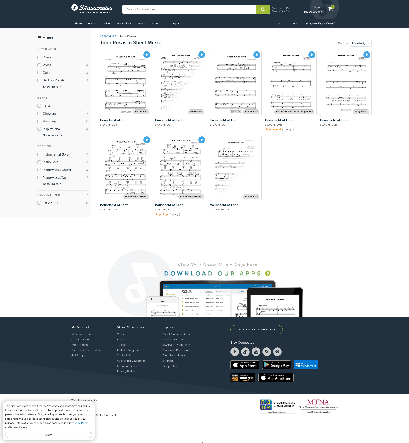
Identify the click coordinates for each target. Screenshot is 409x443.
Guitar (92, 23)
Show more (50, 86)
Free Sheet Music (174, 355)
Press (120, 339)
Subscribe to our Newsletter (256, 329)
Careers (122, 334)
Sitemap (167, 360)
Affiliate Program (128, 350)
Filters (45, 38)
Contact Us (124, 355)
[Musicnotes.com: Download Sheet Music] (91, 8)
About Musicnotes (130, 327)
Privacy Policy (126, 371)
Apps (277, 23)
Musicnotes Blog (173, 339)
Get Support (79, 355)
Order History (80, 339)
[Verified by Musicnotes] (56, 203)
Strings (156, 23)
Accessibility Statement (132, 360)
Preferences (79, 344)
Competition (170, 366)
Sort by (343, 43)
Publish (122, 344)
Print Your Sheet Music (86, 350)
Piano (78, 23)
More (297, 25)
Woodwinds (124, 23)
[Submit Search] (263, 9)
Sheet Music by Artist (176, 334)
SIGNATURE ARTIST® (176, 344)
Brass (141, 23)
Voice (106, 23)
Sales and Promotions (176, 350)
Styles (176, 23)
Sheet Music (108, 35)
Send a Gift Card (281, 11)
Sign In (318, 7)
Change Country (80, 407)
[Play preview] (146, 54)
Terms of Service (128, 366)
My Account (312, 11)
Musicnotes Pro (281, 8)
